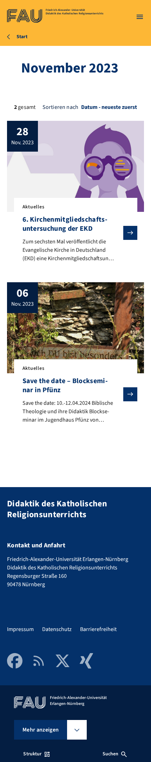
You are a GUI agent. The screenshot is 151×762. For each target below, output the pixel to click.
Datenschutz (57, 629)
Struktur (32, 753)
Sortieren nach (60, 107)
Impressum (20, 629)
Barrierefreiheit (98, 629)
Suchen (111, 753)
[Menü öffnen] (139, 17)
